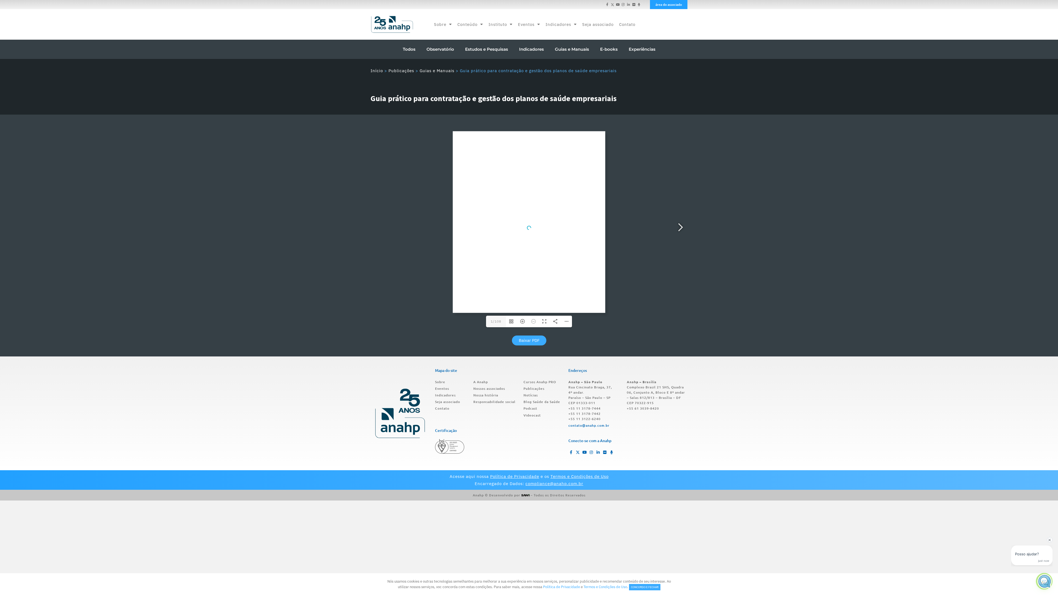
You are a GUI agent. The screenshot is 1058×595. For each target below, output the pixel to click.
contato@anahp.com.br (588, 425)
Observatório (440, 49)
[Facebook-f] (607, 4)
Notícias (530, 395)
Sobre (440, 24)
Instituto (497, 24)
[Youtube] (617, 4)
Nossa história (485, 395)
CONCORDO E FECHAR (644, 587)
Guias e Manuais (572, 49)
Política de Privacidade (514, 476)
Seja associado (598, 24)
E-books (609, 49)
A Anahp (480, 382)
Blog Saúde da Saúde (541, 401)
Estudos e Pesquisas (486, 49)
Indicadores (558, 24)
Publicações (401, 70)
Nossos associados (489, 388)
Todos (409, 49)
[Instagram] (623, 4)
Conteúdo (467, 24)
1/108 (496, 321)
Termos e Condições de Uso (579, 476)
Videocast (532, 415)
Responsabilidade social (494, 401)
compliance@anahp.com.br (554, 483)
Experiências (642, 49)
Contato (627, 24)
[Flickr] (633, 4)
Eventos (526, 24)
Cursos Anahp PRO (539, 382)
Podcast (530, 408)
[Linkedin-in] (628, 4)
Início (377, 70)
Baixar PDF (529, 340)
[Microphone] (639, 4)
